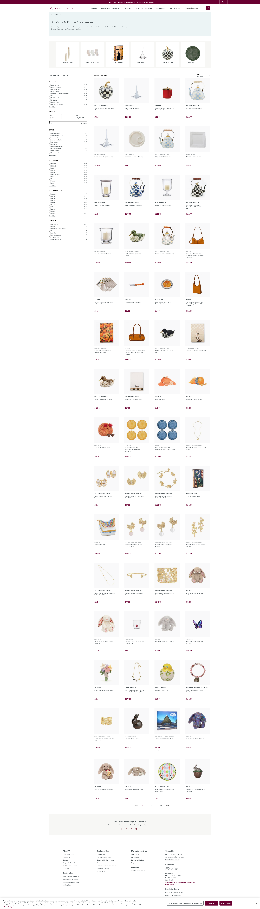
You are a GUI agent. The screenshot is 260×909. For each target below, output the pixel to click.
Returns (99, 863)
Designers (161, 8)
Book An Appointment (44, 2)
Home (53, 15)
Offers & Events (136, 854)
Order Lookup (101, 854)
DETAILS (151, 2)
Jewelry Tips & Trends (138, 871)
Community (66, 857)
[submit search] (208, 8)
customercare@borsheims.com (175, 857)
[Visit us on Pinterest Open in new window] (141, 829)
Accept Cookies (226, 903)
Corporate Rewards (69, 863)
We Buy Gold (67, 885)
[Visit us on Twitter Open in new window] (127, 829)
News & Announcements (173, 895)
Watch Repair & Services (70, 879)
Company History (68, 854)
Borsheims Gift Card (137, 860)
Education (135, 867)
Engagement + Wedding (110, 8)
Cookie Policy (8, 907)
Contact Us (169, 851)
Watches (128, 8)
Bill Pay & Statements (103, 857)
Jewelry (93, 8)
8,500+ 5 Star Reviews (70, 866)
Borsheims (169, 864)
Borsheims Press (172, 889)
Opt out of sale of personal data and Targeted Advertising (185, 903)
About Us (66, 851)
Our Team (66, 868)
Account (213, 2)
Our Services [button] (174, 8)
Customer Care (103, 851)
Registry (133, 863)
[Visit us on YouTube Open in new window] (136, 829)
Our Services (68, 873)
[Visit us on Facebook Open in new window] (122, 829)
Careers (65, 860)
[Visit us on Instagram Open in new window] (131, 829)
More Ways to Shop (139, 851)
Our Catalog (135, 857)
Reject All (211, 903)
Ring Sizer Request (103, 868)
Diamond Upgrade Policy (71, 882)
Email (174, 892)
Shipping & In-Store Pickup (105, 860)
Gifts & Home (59, 15)
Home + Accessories (144, 8)
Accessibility (101, 871)
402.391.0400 (177, 854)
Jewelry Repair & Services (71, 876)
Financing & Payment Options (106, 866)
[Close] (257, 903)
